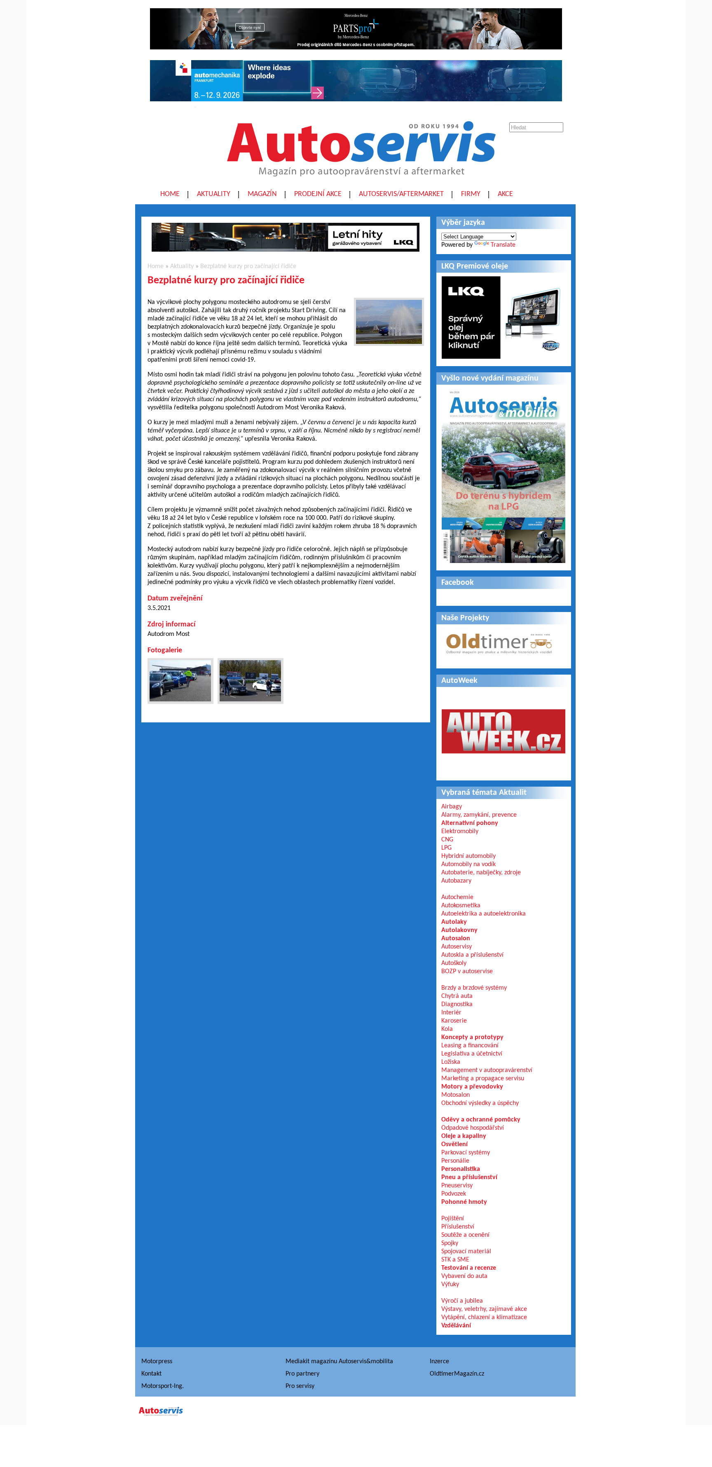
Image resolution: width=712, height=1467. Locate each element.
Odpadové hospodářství (472, 1128)
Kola (447, 1029)
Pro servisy (300, 1386)
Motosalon (455, 1095)
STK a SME (455, 1260)
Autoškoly (453, 963)
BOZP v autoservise (467, 971)
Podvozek (453, 1194)
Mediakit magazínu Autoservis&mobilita (339, 1361)
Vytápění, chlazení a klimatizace (484, 1317)
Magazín (262, 194)
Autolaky (454, 922)
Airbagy (451, 807)
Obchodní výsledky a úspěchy (480, 1103)
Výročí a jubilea (462, 1301)
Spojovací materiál (466, 1251)
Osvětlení (454, 1144)
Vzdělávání (456, 1325)
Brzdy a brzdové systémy (474, 988)
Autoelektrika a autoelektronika (483, 914)
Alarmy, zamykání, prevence (479, 815)
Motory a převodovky (472, 1087)
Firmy (470, 194)
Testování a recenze (468, 1268)
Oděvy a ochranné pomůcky (480, 1120)
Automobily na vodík (468, 864)
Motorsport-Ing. (162, 1386)
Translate (503, 245)
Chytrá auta (457, 996)
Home (170, 194)
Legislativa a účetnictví (471, 1054)
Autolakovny (459, 930)
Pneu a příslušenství (469, 1177)
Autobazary (456, 881)
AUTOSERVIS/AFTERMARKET (401, 194)
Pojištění (452, 1218)
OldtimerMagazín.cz (457, 1374)
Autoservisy (456, 947)
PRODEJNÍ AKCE (318, 194)
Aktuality (213, 194)
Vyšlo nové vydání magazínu (490, 378)
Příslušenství (457, 1227)
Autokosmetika (460, 905)
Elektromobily (459, 831)
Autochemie (457, 897)
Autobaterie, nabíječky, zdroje (481, 872)
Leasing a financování (470, 1045)
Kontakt (151, 1374)
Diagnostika (457, 1004)
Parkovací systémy (465, 1152)
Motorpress (156, 1361)
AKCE (505, 194)
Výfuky (450, 1284)
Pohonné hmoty (464, 1202)
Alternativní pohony (469, 823)
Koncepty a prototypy (472, 1037)
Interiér (451, 1012)
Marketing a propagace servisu (482, 1078)
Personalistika (460, 1169)
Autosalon (455, 938)
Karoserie (454, 1021)
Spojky (449, 1243)
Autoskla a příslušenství (472, 955)
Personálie (455, 1161)
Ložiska (450, 1062)
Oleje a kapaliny (463, 1136)
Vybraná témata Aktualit (484, 793)
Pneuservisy (457, 1185)
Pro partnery (302, 1374)
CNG (447, 839)
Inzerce (439, 1361)
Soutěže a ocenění (465, 1235)
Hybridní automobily (468, 856)
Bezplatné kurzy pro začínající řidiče (248, 266)
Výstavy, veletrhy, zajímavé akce (484, 1309)
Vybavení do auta (464, 1276)
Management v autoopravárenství (486, 1070)
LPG (446, 848)
